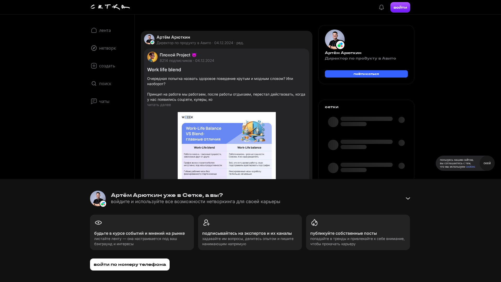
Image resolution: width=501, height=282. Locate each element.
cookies (470, 166)
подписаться (366, 74)
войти (400, 7)
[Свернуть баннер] (408, 198)
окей (487, 163)
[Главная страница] (110, 7)
